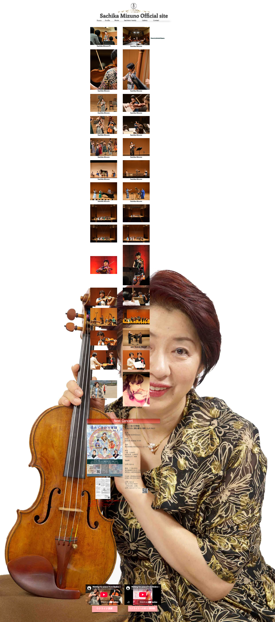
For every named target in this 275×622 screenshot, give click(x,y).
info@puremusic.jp (136, 476)
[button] (123, 421)
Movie (117, 20)
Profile (107, 20)
